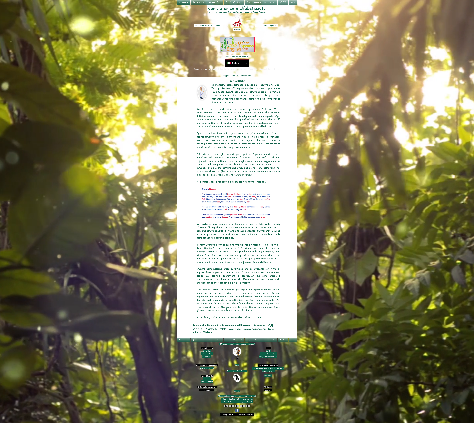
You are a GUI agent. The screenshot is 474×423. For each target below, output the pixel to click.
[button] (199, 2)
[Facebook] (237, 410)
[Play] (238, 358)
